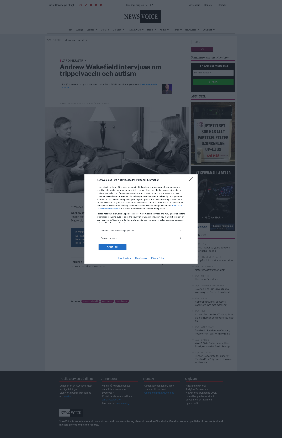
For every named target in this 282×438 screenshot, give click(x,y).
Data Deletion (124, 258)
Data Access (141, 258)
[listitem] (141, 230)
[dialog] (141, 219)
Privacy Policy (157, 258)
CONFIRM (112, 247)
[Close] (192, 180)
